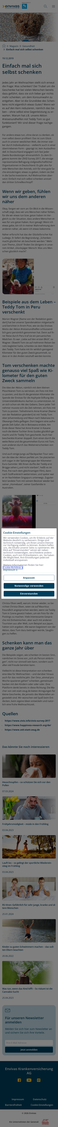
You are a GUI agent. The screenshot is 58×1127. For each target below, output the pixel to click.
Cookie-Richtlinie (12, 567)
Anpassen (29, 577)
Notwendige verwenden (29, 585)
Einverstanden (29, 593)
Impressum (9, 570)
